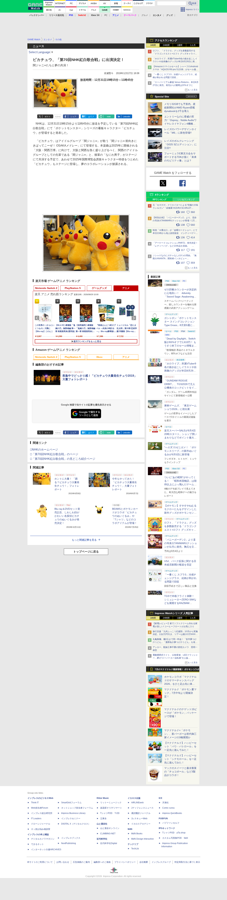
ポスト (48, 117)
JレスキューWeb (139, 818)
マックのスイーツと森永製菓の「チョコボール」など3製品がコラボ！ (180, 772)
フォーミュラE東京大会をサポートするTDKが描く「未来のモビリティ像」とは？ (180, 157)
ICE (160, 798)
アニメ (126, 288)
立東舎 (103, 818)
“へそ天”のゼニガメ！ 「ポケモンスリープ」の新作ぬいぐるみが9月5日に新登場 (180, 451)
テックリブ (133, 844)
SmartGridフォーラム (71, 802)
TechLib (135, 848)
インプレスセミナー (70, 818)
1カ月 (193, 45)
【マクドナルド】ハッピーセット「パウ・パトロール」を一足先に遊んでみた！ (180, 746)
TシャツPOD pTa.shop (174, 832)
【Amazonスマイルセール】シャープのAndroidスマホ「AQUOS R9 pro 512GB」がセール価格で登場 (175, 69)
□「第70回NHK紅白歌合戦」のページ (54, 454)
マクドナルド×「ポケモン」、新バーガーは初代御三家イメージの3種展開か (180, 734)
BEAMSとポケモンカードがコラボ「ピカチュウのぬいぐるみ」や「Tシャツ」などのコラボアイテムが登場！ (125, 515)
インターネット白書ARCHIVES (46, 849)
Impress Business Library (73, 813)
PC (105, 15)
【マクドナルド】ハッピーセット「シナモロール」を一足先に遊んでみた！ (180, 759)
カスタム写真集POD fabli (175, 838)
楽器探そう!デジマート (111, 808)
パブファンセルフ (170, 823)
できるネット (37, 844)
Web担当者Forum (39, 808)
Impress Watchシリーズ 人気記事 (174, 613)
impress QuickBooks (172, 813)
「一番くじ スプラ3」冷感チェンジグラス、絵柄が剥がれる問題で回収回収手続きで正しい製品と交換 (175, 77)
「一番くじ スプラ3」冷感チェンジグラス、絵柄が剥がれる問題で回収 (180, 578)
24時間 (166, 45)
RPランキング (159, 199)
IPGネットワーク (167, 828)
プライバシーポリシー (125, 862)
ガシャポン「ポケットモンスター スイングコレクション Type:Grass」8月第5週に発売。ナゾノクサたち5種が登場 (180, 325)
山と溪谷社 (102, 824)
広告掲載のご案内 (81, 862)
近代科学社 (102, 839)
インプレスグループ (161, 862)
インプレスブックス (70, 838)
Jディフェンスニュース (142, 808)
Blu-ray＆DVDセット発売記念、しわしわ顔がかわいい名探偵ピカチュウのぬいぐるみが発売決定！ (67, 515)
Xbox (99, 357)
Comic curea (168, 808)
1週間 (179, 45)
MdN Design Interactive (142, 839)
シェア (73, 117)
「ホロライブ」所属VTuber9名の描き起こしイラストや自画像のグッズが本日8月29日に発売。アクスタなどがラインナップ (175, 61)
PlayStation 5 (73, 288)
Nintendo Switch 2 (46, 288)
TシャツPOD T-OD (110, 813)
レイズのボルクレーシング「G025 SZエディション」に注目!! (180, 144)
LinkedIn (126, 117)
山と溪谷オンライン (109, 828)
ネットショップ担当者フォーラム (77, 808)
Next (134, 318)
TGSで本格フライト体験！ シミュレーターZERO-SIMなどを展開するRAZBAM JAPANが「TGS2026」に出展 (180, 603)
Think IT (35, 802)
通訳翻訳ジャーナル (140, 813)
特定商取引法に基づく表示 (187, 862)
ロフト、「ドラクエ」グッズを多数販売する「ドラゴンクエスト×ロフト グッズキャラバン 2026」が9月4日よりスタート (175, 53)
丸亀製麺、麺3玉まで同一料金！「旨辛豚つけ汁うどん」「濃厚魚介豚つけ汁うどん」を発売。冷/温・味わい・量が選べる (174, 642)
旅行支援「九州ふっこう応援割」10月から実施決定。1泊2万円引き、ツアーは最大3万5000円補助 (175, 634)
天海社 (165, 802)
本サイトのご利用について (40, 862)
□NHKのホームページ (44, 449)
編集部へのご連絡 (102, 862)
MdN (130, 829)
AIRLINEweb (137, 802)
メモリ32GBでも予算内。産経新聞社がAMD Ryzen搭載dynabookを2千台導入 (179, 107)
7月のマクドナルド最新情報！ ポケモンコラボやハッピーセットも (177, 670)
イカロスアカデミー (140, 824)
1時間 (153, 45)
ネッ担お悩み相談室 (40, 829)
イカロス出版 (134, 798)
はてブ (91, 117)
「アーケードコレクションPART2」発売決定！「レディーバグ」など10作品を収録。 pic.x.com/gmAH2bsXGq (175, 246)
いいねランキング (186, 199)
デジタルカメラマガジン (42, 839)
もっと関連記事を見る (84, 539)
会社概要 (143, 862)
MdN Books (136, 833)
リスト (58, 117)
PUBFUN (163, 818)
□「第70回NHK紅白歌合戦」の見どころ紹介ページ (62, 458)
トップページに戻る (86, 551)
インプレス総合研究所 (41, 813)
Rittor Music (103, 798)
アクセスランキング (166, 40)
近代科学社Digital (108, 843)
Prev (37, 318)
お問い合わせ (62, 862)
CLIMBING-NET (107, 833)
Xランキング (162, 194)
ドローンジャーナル (40, 824)
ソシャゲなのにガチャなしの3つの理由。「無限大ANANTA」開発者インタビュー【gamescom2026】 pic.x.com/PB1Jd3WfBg (174, 258)
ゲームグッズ (99, 288)
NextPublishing (68, 843)
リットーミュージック (110, 802)
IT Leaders (36, 818)
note (109, 117)
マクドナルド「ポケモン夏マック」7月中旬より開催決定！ (180, 693)
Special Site (162, 96)
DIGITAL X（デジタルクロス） (75, 824)
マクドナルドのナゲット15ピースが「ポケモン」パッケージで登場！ (180, 713)
